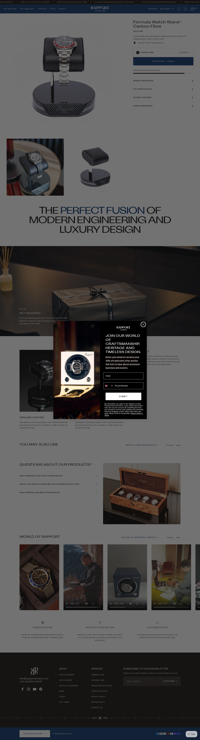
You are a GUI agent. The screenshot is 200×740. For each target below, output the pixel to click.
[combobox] (109, 385)
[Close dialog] (143, 324)
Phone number (110, 380)
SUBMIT (123, 396)
